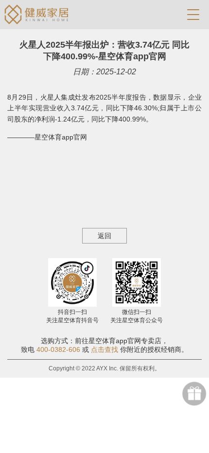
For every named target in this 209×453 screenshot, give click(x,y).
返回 (104, 236)
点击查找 (104, 349)
